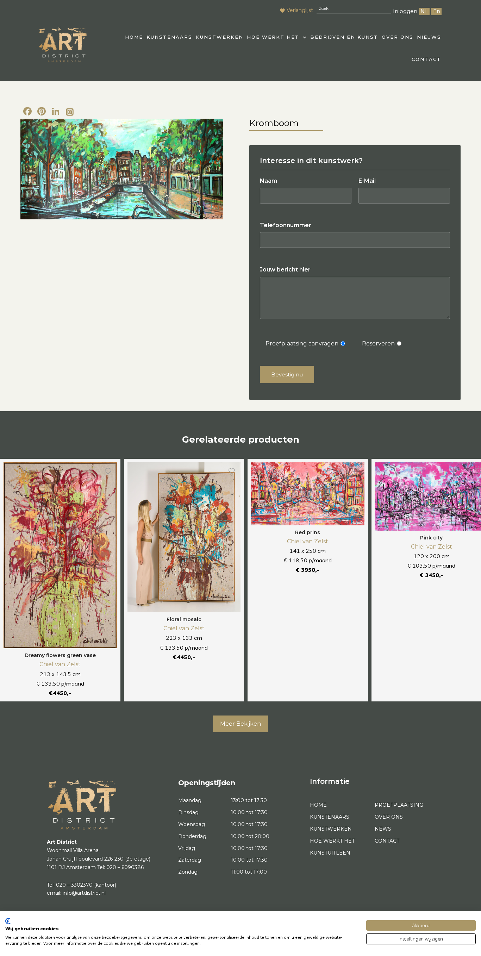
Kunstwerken (219, 37)
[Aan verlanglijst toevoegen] (108, 471)
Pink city (431, 538)
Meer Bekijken (240, 723)
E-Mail (367, 180)
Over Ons (397, 37)
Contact (426, 59)
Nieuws (429, 37)
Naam (268, 180)
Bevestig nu (287, 374)
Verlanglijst (300, 10)
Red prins (307, 532)
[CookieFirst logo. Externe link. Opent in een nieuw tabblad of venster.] (8, 921)
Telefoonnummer (285, 225)
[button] (276, 37)
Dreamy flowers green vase (60, 655)
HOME (134, 37)
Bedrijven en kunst (344, 37)
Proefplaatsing (399, 805)
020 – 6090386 (125, 867)
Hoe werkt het (273, 37)
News (383, 829)
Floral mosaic (184, 619)
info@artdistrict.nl (84, 893)
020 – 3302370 (74, 885)
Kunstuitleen (330, 853)
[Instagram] (70, 112)
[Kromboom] (121, 169)
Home (318, 805)
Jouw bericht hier (285, 269)
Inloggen (405, 11)
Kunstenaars (169, 37)
